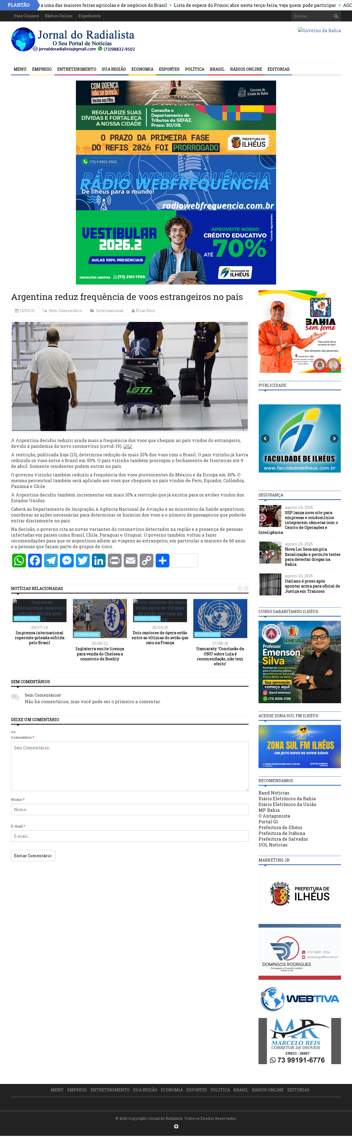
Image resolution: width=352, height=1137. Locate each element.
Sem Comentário (65, 310)
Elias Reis (145, 310)
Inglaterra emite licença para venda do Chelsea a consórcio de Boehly (100, 653)
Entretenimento (76, 69)
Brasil (217, 69)
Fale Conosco (26, 15)
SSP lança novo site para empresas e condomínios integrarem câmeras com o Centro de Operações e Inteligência (298, 522)
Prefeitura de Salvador (283, 839)
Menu (20, 69)
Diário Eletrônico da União (287, 804)
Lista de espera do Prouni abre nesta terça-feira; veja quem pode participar (226, 5)
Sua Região (114, 69)
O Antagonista (274, 816)
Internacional (110, 310)
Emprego (42, 69)
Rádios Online (59, 15)
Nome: (18, 799)
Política (194, 69)
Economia (142, 69)
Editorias (279, 69)
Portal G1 (268, 821)
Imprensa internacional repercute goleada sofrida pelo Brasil (39, 637)
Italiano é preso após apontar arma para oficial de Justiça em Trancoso (312, 586)
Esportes (169, 69)
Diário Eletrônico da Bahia (287, 798)
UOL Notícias (272, 845)
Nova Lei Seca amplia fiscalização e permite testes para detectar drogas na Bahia (312, 557)
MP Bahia (269, 810)
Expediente (89, 15)
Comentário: (22, 737)
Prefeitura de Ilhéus (280, 827)
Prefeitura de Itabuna (281, 833)
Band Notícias (273, 793)
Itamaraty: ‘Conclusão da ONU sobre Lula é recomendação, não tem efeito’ (220, 656)
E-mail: (18, 826)
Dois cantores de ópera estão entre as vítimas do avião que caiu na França (160, 637)
